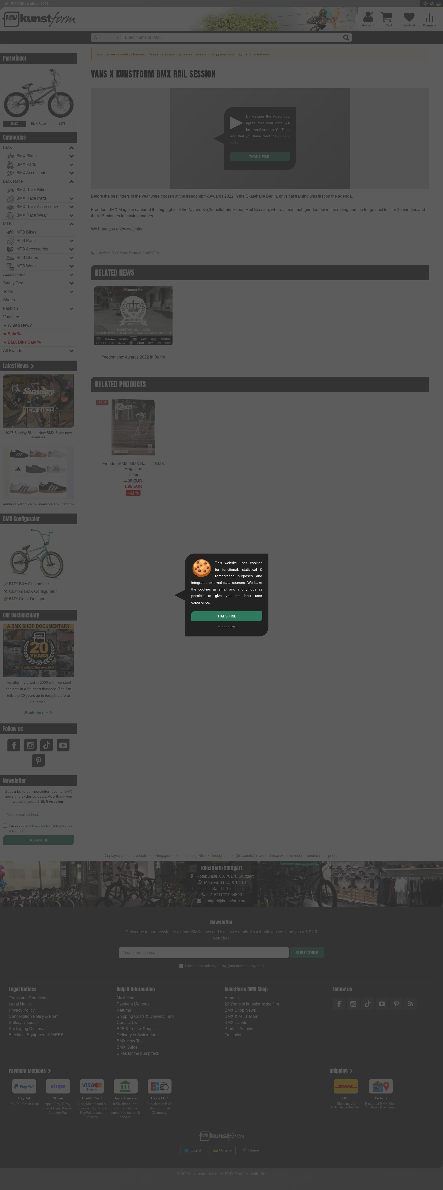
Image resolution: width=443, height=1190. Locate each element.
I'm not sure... (227, 627)
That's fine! (226, 616)
